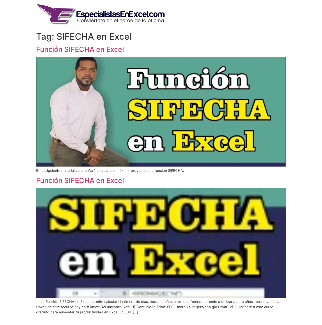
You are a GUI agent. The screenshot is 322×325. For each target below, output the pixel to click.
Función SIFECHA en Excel (80, 49)
